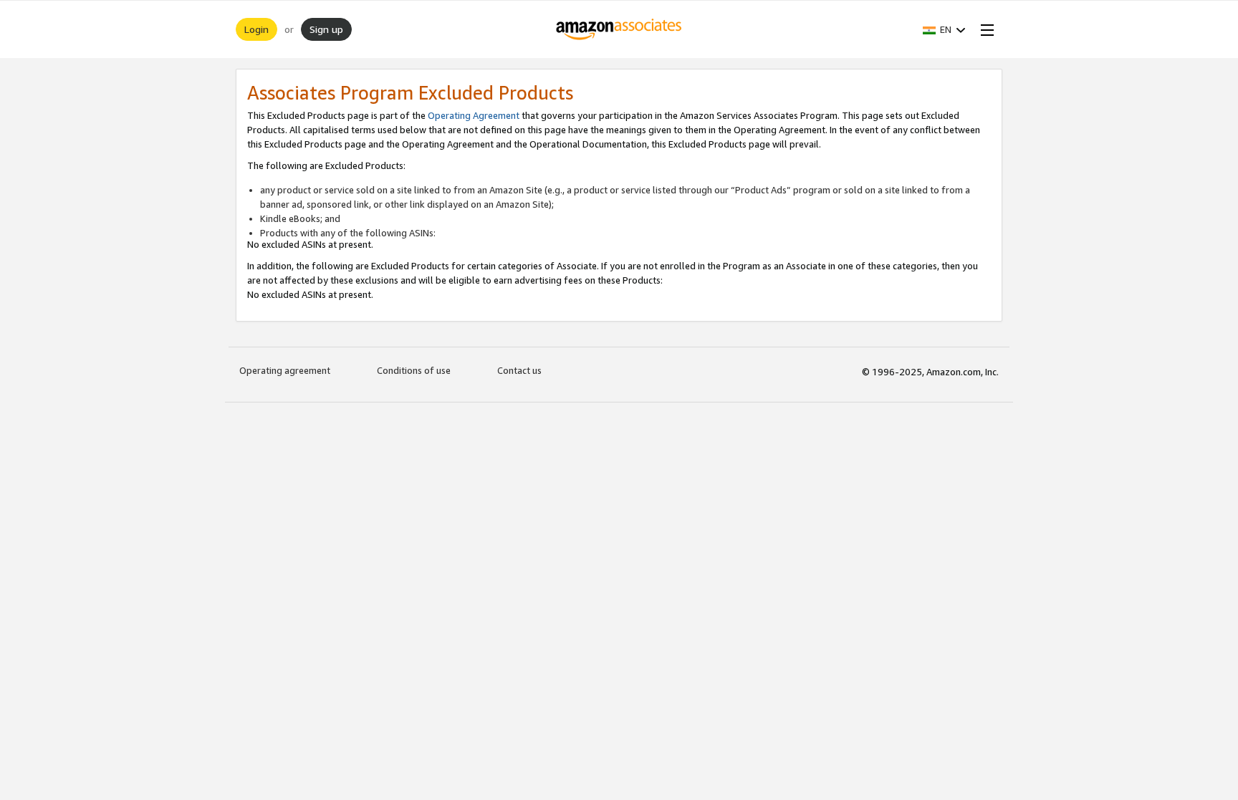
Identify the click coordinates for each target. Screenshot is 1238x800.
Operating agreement (284, 370)
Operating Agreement (473, 115)
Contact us (519, 370)
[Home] (619, 29)
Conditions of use (414, 370)
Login (256, 29)
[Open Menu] (984, 29)
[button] (944, 29)
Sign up (326, 29)
